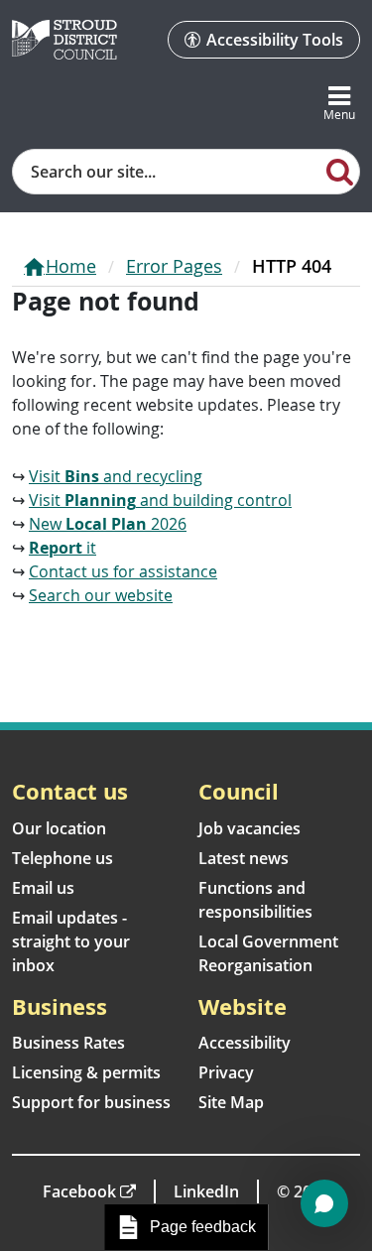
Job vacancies (249, 828)
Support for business (91, 1102)
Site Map (231, 1102)
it (62, 548)
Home (71, 266)
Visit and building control (160, 500)
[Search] (340, 170)
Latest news (243, 858)
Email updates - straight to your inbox (71, 941)
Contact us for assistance (123, 571)
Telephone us (62, 858)
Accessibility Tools (274, 40)
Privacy (226, 1072)
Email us (43, 888)
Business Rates (68, 1043)
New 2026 (107, 524)
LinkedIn (206, 1191)
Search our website (101, 595)
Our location (59, 828)
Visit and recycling (115, 476)
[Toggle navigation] (339, 104)
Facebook (79, 1191)
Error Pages (174, 266)
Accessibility (244, 1043)
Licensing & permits (86, 1072)
